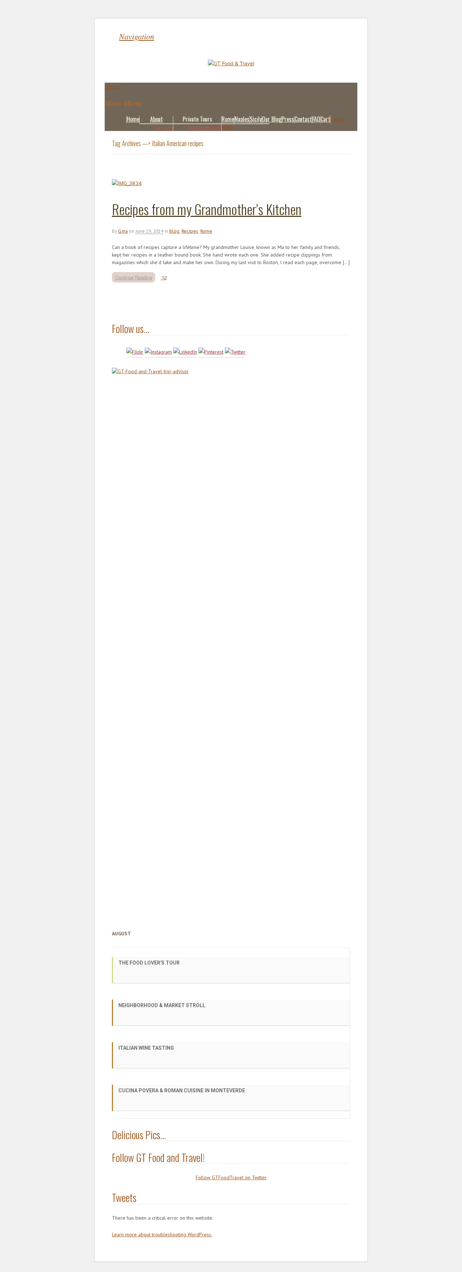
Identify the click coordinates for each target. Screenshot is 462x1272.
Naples (205, 127)
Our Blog (271, 119)
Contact (303, 119)
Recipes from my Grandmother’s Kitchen (206, 209)
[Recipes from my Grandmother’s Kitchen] (127, 183)
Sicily (216, 127)
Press (288, 119)
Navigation (136, 36)
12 (163, 277)
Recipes (190, 231)
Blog (174, 231)
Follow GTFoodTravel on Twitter (231, 1177)
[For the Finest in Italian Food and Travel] (231, 63)
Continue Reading (133, 277)
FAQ (316, 119)
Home (133, 119)
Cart (325, 119)
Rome (193, 127)
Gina (123, 231)
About (156, 119)
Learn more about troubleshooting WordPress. (162, 1234)
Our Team (163, 127)
